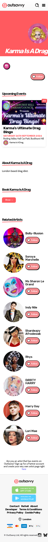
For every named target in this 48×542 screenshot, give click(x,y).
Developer (11, 509)
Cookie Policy (32, 512)
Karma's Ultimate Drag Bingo (21, 130)
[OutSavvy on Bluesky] (45, 535)
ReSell (25, 506)
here (24, 469)
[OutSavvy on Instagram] (39, 535)
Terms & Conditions (30, 509)
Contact (14, 506)
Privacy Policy (15, 512)
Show (8, 200)
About (34, 506)
